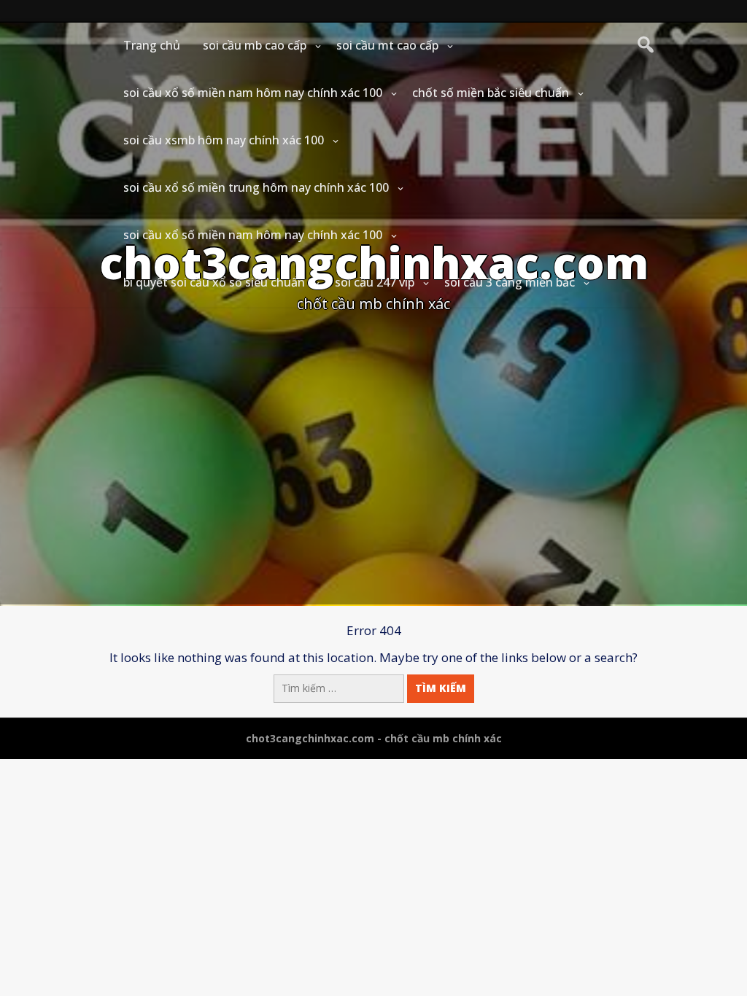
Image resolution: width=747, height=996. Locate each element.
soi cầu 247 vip (374, 282)
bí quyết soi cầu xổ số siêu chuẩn (214, 282)
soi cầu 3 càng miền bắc (509, 282)
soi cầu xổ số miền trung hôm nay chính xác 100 (256, 187)
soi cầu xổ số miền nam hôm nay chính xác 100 (252, 93)
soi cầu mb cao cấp (254, 45)
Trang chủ (151, 45)
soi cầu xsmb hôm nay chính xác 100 (223, 140)
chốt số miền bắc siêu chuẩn (490, 93)
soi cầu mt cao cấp (387, 45)
